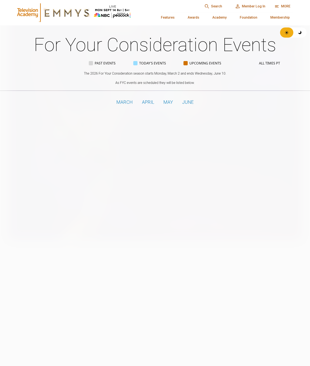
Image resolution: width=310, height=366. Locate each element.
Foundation (248, 17)
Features (168, 17)
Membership (280, 17)
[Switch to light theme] (286, 32)
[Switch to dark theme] (300, 32)
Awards (193, 17)
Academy (219, 17)
